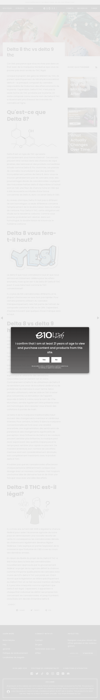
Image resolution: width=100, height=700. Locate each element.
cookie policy (57, 368)
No (56, 359)
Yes (44, 359)
